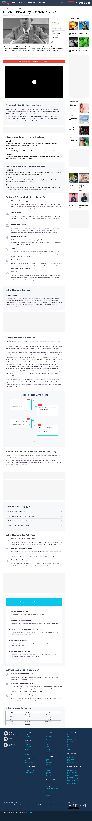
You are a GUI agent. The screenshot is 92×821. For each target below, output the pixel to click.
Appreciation (54, 28)
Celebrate (56, 56)
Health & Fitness (71, 739)
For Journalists (28, 744)
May (47, 741)
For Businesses (29, 743)
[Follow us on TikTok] (89, 3)
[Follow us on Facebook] (82, 3)
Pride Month (70, 777)
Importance (50, 56)
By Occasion (70, 759)
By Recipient (70, 762)
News (26, 751)
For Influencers (29, 747)
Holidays (22, 2)
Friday (47, 774)
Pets (68, 744)
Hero (24, 56)
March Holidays (11, 8)
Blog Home (49, 795)
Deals (4, 56)
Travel (68, 749)
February (48, 736)
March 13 (27, 714)
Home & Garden (71, 741)
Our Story (27, 736)
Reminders (41, 2)
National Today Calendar (52, 782)
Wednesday (49, 770)
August (48, 746)
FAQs (44, 56)
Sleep (68, 746)
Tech (68, 747)
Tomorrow (48, 761)
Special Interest (17, 15)
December (49, 752)
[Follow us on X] (87, 3)
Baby (68, 734)
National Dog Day (71, 783)
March (47, 738)
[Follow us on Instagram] (84, 3)
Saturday (48, 775)
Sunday (48, 765)
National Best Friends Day (73, 779)
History (28, 56)
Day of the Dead (71, 770)
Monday (48, 767)
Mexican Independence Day (74, 775)
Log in (63, 3)
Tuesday (48, 769)
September (49, 747)
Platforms (9, 56)
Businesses (39, 56)
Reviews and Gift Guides (52, 788)
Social (15, 56)
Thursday (48, 772)
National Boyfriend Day (73, 772)
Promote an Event (30, 761)
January (48, 734)
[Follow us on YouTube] (80, 3)
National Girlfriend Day (73, 769)
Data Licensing (29, 772)
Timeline (34, 56)
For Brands (28, 746)
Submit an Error (29, 762)
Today (14, 2)
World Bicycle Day (71, 782)
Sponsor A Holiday (29, 770)
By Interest (70, 757)
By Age (69, 756)
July (47, 744)
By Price (69, 761)
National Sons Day (72, 774)
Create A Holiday (29, 769)
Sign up (71, 3)
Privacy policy (28, 812)
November (49, 751)
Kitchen (69, 743)
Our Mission (28, 734)
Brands (20, 56)
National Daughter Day (73, 780)
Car (68, 736)
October (48, 749)
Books (60, 28)
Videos (27, 754)
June (47, 743)
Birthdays (31, 2)
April (47, 739)
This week (48, 764)
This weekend (49, 762)
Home (4, 8)
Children (69, 738)
